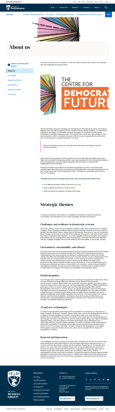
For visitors (37, 377)
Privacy (66, 409)
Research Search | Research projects (89, 14)
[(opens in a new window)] (86, 379)
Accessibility (58, 409)
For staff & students (39, 380)
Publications (12, 85)
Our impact (50, 14)
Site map (49, 409)
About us (11, 71)
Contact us (12, 94)
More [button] (108, 14)
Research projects (15, 80)
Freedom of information (89, 409)
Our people (12, 75)
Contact (106, 2)
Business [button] (86, 7)
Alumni (83, 2)
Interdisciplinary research (65, 14)
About (74, 2)
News (96, 2)
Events (101, 2)
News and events (14, 90)
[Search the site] (105, 7)
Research (9, 14)
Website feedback (39, 400)
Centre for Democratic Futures (20, 65)
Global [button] (96, 7)
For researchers (38, 387)
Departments (90, 2)
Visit (79, 2)
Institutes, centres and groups (33, 14)
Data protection (75, 409)
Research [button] (75, 7)
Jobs (107, 409)
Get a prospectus (93, 399)
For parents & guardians (41, 393)
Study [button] (53, 7)
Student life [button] (63, 7)
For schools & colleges (40, 383)
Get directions (65, 399)
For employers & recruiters (42, 390)
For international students (41, 396)
